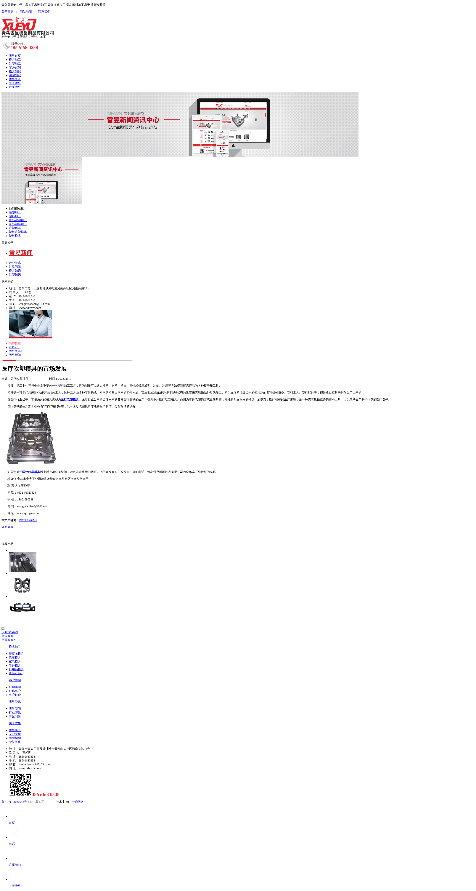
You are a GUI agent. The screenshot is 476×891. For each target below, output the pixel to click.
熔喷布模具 (16, 653)
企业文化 (15, 734)
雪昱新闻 (15, 354)
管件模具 (15, 665)
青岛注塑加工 (18, 220)
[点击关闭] (1, 625)
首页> (14, 347)
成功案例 (15, 687)
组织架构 (15, 738)
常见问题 (15, 266)
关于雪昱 (7, 11)
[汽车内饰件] (242, 583)
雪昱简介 (15, 730)
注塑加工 (15, 63)
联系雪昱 (15, 87)
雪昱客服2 (8, 640)
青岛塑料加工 (18, 224)
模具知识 (15, 71)
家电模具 (15, 661)
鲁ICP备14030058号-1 (15, 801)
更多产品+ (15, 673)
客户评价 (15, 694)
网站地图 (26, 11)
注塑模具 (15, 228)
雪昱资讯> (17, 351)
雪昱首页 (15, 55)
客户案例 (15, 67)
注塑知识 (15, 75)
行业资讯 (15, 262)
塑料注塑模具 (18, 231)
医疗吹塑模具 (28, 520)
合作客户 (15, 690)
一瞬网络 (76, 801)
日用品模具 (16, 669)
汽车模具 (15, 657)
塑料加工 (15, 216)
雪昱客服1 (8, 636)
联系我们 (44, 11)
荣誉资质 (15, 741)
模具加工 (15, 59)
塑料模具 (15, 235)
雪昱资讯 (15, 79)
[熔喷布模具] (242, 560)
